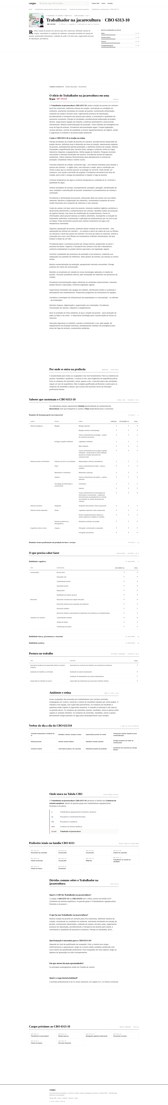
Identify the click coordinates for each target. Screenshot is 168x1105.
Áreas (103, 3)
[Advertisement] (84, 67)
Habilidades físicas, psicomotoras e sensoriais (82, 636)
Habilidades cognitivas (82, 561)
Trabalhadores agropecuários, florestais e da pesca (51, 9)
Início (30, 9)
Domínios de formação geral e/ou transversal (82, 415)
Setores (70, 1098)
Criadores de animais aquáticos (79, 9)
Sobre (76, 1098)
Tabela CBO (95, 3)
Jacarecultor (82, 86)
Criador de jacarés (71, 86)
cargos (32, 3)
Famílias (110, 3)
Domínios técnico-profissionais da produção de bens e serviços (82, 542)
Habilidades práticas (82, 643)
